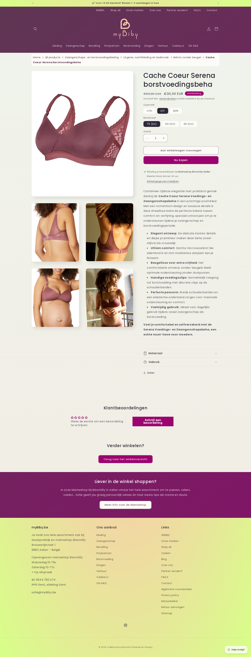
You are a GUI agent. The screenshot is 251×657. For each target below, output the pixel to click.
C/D (151, 111)
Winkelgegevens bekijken (163, 181)
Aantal (147, 131)
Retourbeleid (169, 601)
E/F (163, 111)
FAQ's (197, 10)
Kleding (101, 535)
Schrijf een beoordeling (153, 421)
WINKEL (100, 10)
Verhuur (101, 571)
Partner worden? (177, 10)
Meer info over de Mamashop (125, 505)
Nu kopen (181, 160)
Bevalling (102, 547)
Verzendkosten (167, 98)
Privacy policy (170, 595)
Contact (212, 10)
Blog (164, 559)
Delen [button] (151, 373)
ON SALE (101, 583)
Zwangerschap (105, 541)
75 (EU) (152, 124)
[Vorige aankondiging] (33, 3)
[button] (35, 29)
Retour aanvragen (173, 607)
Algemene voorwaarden (176, 589)
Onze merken (135, 10)
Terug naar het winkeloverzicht (125, 459)
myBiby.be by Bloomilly (119, 647)
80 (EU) (172, 124)
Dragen (101, 565)
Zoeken (166, 553)
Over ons (155, 10)
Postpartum (104, 553)
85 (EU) (190, 124)
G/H (175, 111)
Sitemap (166, 613)
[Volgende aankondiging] (218, 3)
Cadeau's (102, 577)
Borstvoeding (104, 559)
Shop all (115, 10)
